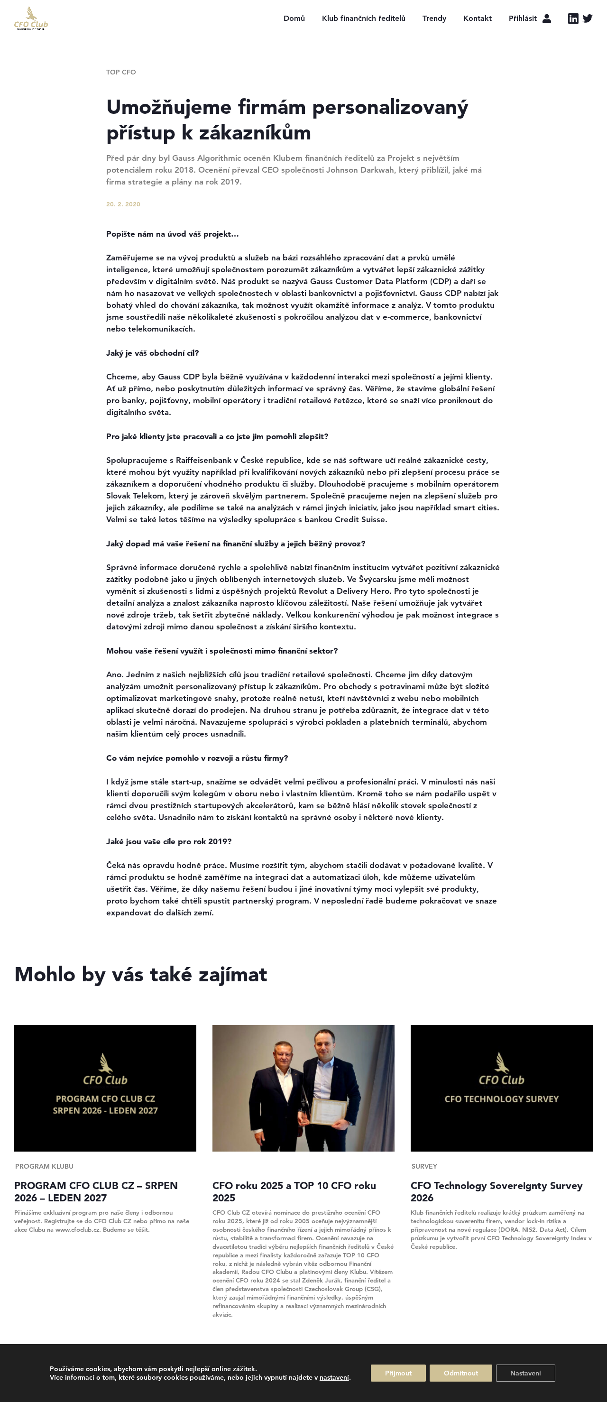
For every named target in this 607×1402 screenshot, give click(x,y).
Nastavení (525, 1373)
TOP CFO (121, 72)
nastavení (334, 1377)
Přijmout (398, 1373)
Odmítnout (461, 1373)
